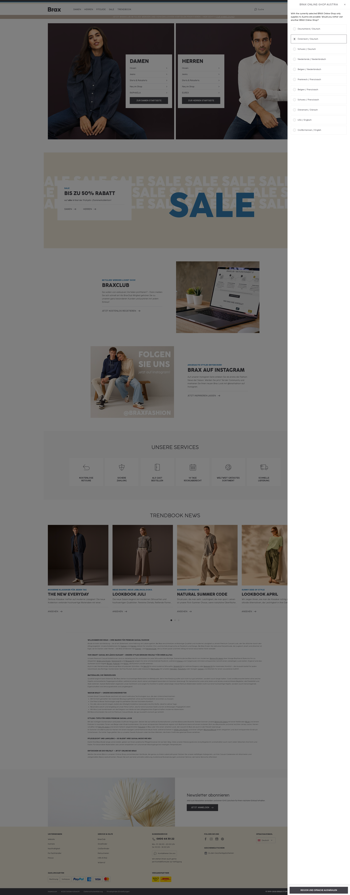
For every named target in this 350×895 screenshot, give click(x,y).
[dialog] (319, 447)
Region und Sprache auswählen (319, 890)
